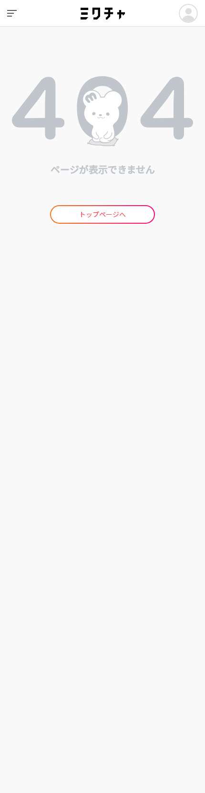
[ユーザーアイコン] (188, 13)
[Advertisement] (102, 366)
